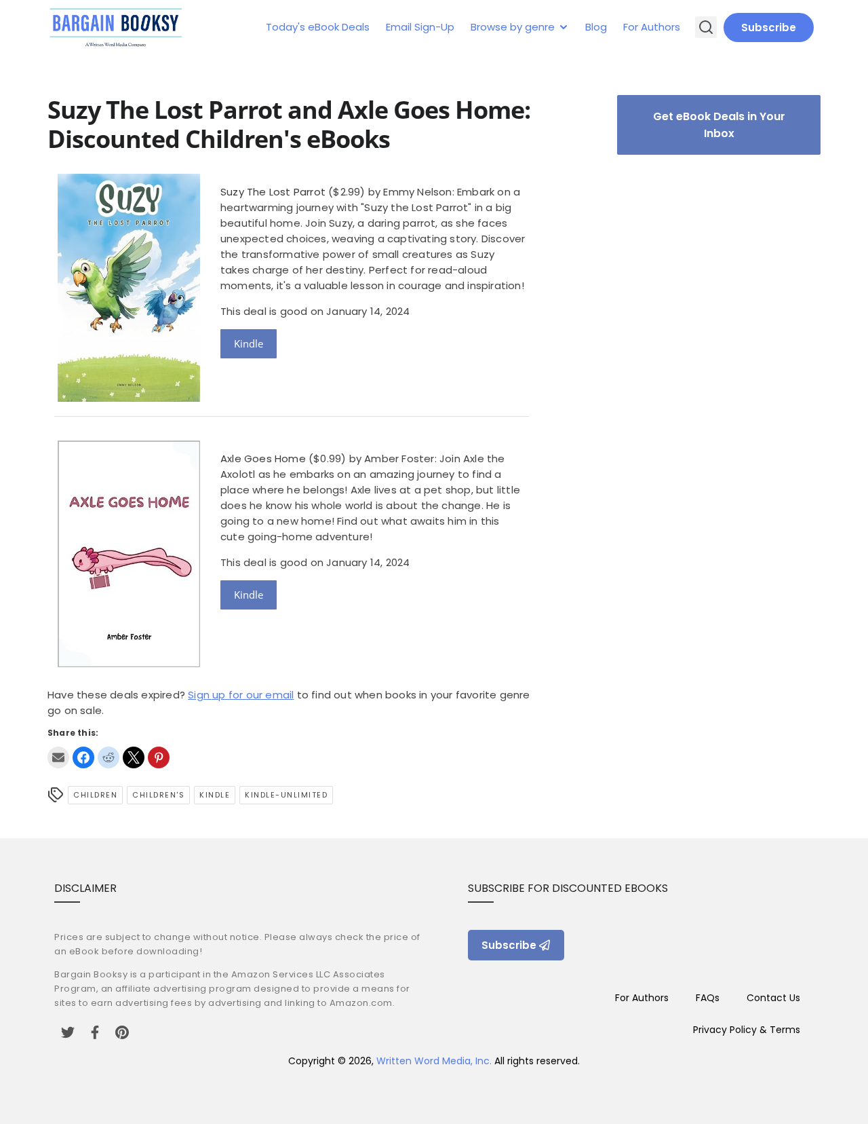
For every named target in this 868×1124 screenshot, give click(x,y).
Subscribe (768, 27)
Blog (596, 27)
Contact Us (773, 998)
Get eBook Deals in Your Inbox (719, 125)
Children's (158, 794)
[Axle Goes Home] (129, 663)
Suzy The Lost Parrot (273, 192)
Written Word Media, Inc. (434, 1061)
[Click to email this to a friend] (58, 757)
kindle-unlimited (286, 794)
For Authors (651, 27)
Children (95, 794)
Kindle (248, 343)
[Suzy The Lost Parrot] (129, 398)
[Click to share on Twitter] (133, 757)
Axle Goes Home (263, 458)
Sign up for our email (241, 695)
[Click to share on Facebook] (83, 757)
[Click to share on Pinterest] (159, 757)
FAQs (707, 998)
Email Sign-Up (420, 27)
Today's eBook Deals (318, 27)
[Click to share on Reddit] (108, 757)
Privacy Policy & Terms (746, 1029)
